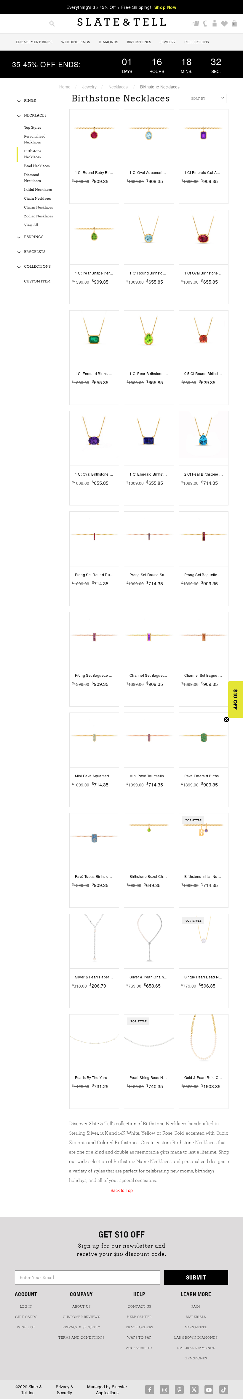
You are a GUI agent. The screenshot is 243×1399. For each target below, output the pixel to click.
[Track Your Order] (195, 24)
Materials (196, 1317)
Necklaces (118, 87)
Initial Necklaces (38, 190)
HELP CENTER (139, 1317)
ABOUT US (81, 1306)
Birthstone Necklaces (32, 154)
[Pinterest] (179, 1389)
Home (65, 87)
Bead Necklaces (37, 166)
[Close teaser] (226, 720)
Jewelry (168, 42)
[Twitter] (194, 1389)
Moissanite (196, 1327)
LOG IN (26, 1306)
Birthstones (139, 42)
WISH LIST (26, 1327)
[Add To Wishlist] (115, 190)
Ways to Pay (139, 1337)
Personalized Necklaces (34, 139)
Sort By (198, 98)
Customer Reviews (81, 1317)
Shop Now (165, 7)
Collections (196, 42)
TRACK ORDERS (139, 1327)
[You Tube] (208, 1389)
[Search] (52, 24)
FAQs (196, 1306)
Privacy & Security (64, 1389)
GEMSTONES (196, 1358)
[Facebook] (149, 1389)
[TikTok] (223, 1389)
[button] (235, 699)
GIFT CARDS (26, 1317)
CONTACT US (139, 1306)
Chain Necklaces (38, 199)
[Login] (214, 24)
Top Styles (32, 128)
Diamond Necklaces (32, 178)
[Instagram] (164, 1389)
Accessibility (139, 1348)
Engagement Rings (34, 42)
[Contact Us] (205, 24)
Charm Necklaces (38, 207)
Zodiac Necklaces (38, 216)
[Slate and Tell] (121, 22)
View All (31, 225)
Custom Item (37, 281)
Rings (30, 101)
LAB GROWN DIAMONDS (196, 1337)
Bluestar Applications (111, 1389)
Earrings (33, 237)
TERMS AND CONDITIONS (81, 1337)
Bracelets (34, 252)
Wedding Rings (75, 42)
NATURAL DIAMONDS (196, 1348)
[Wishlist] (224, 24)
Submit (196, 1277)
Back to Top (122, 1190)
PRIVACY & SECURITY (81, 1327)
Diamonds (108, 42)
